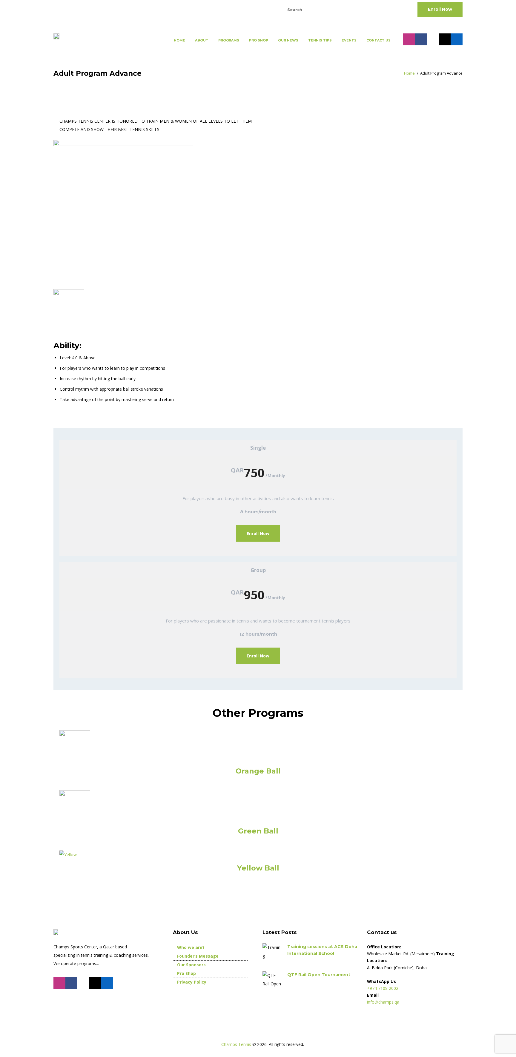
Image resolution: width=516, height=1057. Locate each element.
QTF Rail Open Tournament (318, 974)
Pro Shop (258, 40)
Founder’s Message (198, 956)
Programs (228, 40)
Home (179, 40)
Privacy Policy (191, 982)
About (201, 40)
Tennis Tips (320, 40)
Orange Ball (258, 771)
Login (260, 9)
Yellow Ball (258, 868)
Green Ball (258, 831)
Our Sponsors (191, 964)
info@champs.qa (116, 9)
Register (240, 9)
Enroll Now (440, 9)
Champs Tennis (236, 1044)
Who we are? (191, 947)
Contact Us (378, 40)
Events (349, 40)
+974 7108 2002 (70, 9)
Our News (288, 40)
